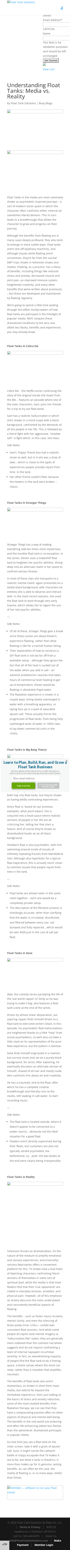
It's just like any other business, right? (48, 785)
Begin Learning (23, 785)
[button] (35, 764)
